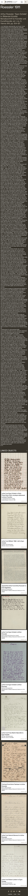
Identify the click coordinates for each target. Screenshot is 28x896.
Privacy (19, 894)
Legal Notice (10, 894)
